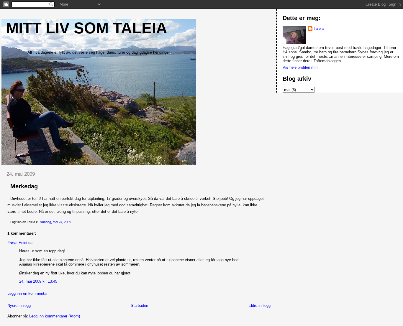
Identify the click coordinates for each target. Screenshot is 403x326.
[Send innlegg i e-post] (72, 222)
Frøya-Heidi (17, 243)
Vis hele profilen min (300, 67)
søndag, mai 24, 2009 (55, 222)
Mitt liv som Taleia (86, 28)
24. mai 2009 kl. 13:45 (38, 281)
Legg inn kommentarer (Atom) (54, 316)
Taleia (319, 28)
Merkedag (24, 186)
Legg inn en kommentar (27, 293)
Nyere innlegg (19, 305)
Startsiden (139, 305)
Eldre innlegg (259, 305)
